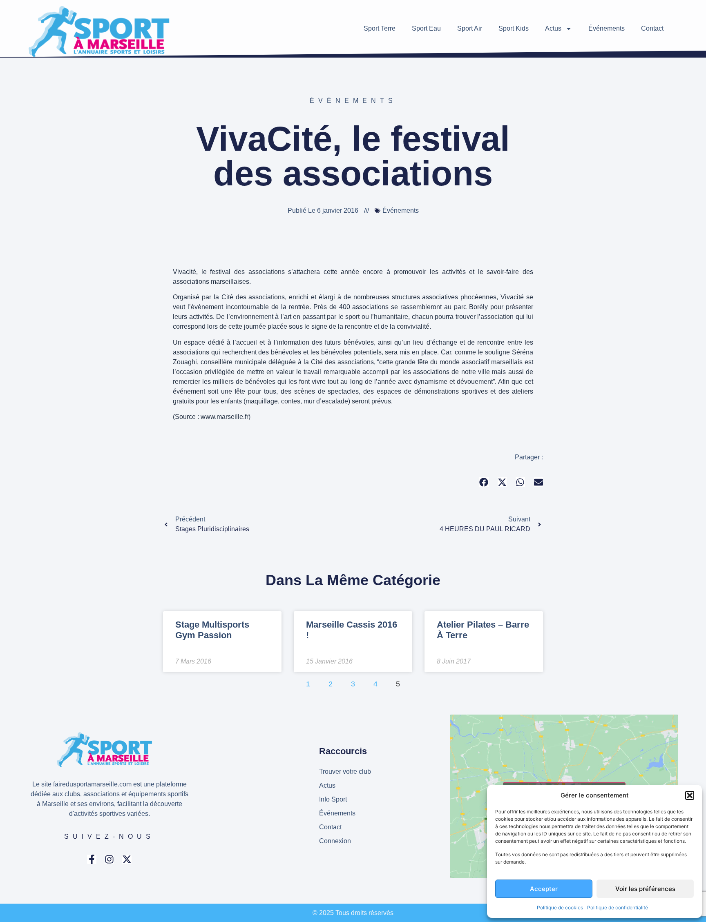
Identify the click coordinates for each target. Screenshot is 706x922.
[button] (690, 795)
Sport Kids (513, 28)
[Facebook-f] (91, 859)
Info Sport (333, 799)
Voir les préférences (645, 889)
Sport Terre (379, 28)
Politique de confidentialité (617, 907)
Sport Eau (426, 28)
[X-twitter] (127, 859)
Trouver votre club (345, 771)
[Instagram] (109, 859)
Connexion (335, 840)
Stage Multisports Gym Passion (212, 629)
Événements (606, 28)
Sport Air (469, 28)
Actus (553, 28)
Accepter (544, 889)
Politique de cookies (560, 907)
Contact (652, 28)
